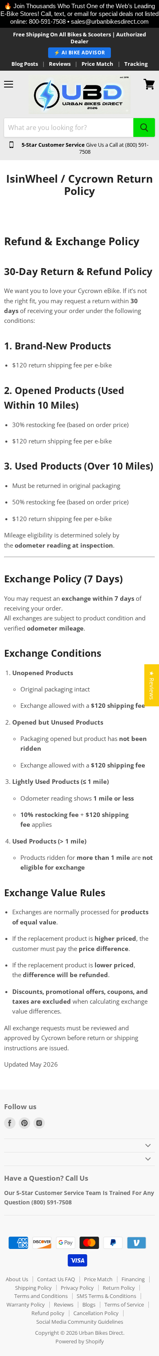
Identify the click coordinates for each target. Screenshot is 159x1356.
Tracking (136, 63)
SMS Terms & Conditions (106, 1296)
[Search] (144, 127)
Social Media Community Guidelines (79, 1321)
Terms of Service (124, 1304)
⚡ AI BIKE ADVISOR (79, 52)
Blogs (88, 1304)
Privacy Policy (77, 1287)
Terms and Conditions (41, 1296)
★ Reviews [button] (152, 685)
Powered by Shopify (79, 1341)
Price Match (97, 63)
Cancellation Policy (96, 1313)
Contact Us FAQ (56, 1279)
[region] (79, 14)
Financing (133, 1279)
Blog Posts (24, 63)
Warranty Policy (26, 1304)
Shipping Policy (33, 1287)
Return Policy (119, 1287)
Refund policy (47, 1313)
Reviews (60, 63)
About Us (17, 1279)
